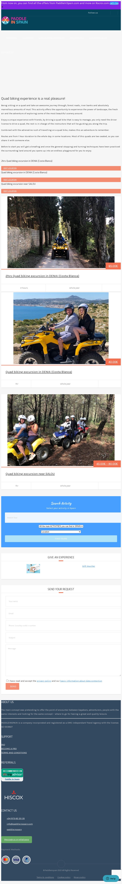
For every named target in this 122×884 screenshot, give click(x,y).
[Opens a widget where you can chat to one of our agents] (111, 879)
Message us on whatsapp (16, 839)
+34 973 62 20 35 (16, 818)
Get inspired (77, 37)
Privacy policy (79, 877)
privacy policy (44, 681)
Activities (11, 37)
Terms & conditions (45, 877)
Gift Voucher (88, 566)
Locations (27, 37)
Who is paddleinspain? (52, 37)
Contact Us (7, 52)
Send (13, 686)
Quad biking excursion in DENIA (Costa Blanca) (39, 372)
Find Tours (61, 538)
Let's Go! (114, 3)
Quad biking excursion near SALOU (30, 474)
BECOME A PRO (9, 748)
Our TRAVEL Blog (98, 37)
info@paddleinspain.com (20, 824)
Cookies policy (63, 877)
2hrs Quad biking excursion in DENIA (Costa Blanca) (42, 276)
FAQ (3, 744)
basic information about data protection (81, 681)
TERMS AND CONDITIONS (14, 752)
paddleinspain (14, 829)
